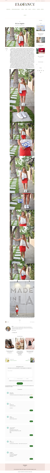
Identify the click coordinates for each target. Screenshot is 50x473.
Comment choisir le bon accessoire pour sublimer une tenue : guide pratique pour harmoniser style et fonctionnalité (9, 353)
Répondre (31, 397)
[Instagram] (40, 70)
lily (10, 403)
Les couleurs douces (40, 45)
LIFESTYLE (33, 9)
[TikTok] (40, 72)
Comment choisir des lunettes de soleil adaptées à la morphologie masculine (30, 352)
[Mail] (39, 1)
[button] (6, 347)
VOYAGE (22, 9)
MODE (26, 9)
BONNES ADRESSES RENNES (16, 9)
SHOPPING (38, 9)
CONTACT (25, 15)
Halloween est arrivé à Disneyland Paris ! (41, 34)
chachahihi (11, 452)
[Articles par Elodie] (5, 322)
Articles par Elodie (14, 330)
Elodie (12, 326)
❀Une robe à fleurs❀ (40, 56)
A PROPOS (42, 9)
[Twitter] (37, 1)
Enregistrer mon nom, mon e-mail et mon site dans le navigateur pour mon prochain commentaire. (21, 380)
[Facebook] (38, 70)
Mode (19, 21)
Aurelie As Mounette (12, 427)
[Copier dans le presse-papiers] (6, 50)
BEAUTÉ (30, 9)
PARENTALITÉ (8, 9)
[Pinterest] (38, 1)
